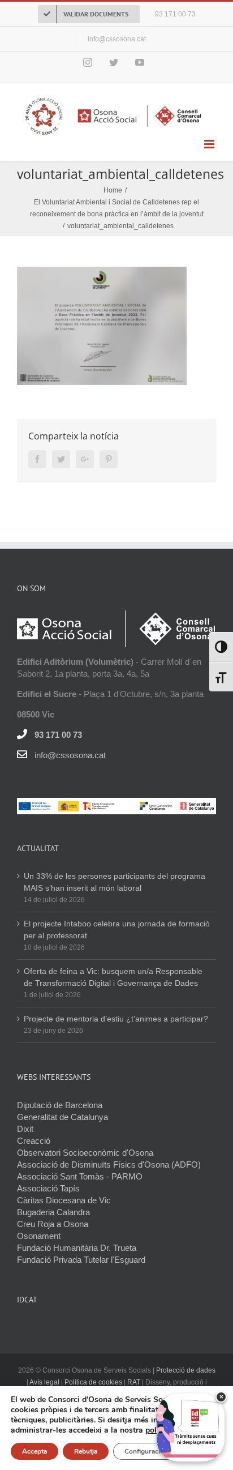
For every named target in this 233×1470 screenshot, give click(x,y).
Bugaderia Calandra (53, 1212)
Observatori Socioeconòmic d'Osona (85, 1152)
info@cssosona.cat (70, 755)
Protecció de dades (185, 1370)
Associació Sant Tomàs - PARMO (80, 1176)
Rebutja (85, 1451)
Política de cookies (93, 1382)
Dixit (25, 1129)
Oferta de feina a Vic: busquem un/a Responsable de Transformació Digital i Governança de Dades (113, 977)
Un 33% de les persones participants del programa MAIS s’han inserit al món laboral (114, 881)
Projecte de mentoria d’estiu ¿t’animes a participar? (116, 1018)
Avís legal (45, 1382)
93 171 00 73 (58, 735)
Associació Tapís (48, 1188)
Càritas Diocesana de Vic (64, 1200)
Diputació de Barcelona (59, 1105)
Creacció (33, 1141)
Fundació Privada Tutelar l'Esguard (81, 1259)
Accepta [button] (34, 1451)
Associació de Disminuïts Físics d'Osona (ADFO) (109, 1164)
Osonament (39, 1236)
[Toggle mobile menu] (210, 144)
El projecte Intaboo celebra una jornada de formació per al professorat (117, 929)
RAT (133, 1382)
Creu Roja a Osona (52, 1224)
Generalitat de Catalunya (62, 1117)
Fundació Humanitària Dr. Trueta (76, 1248)
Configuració (144, 1451)
